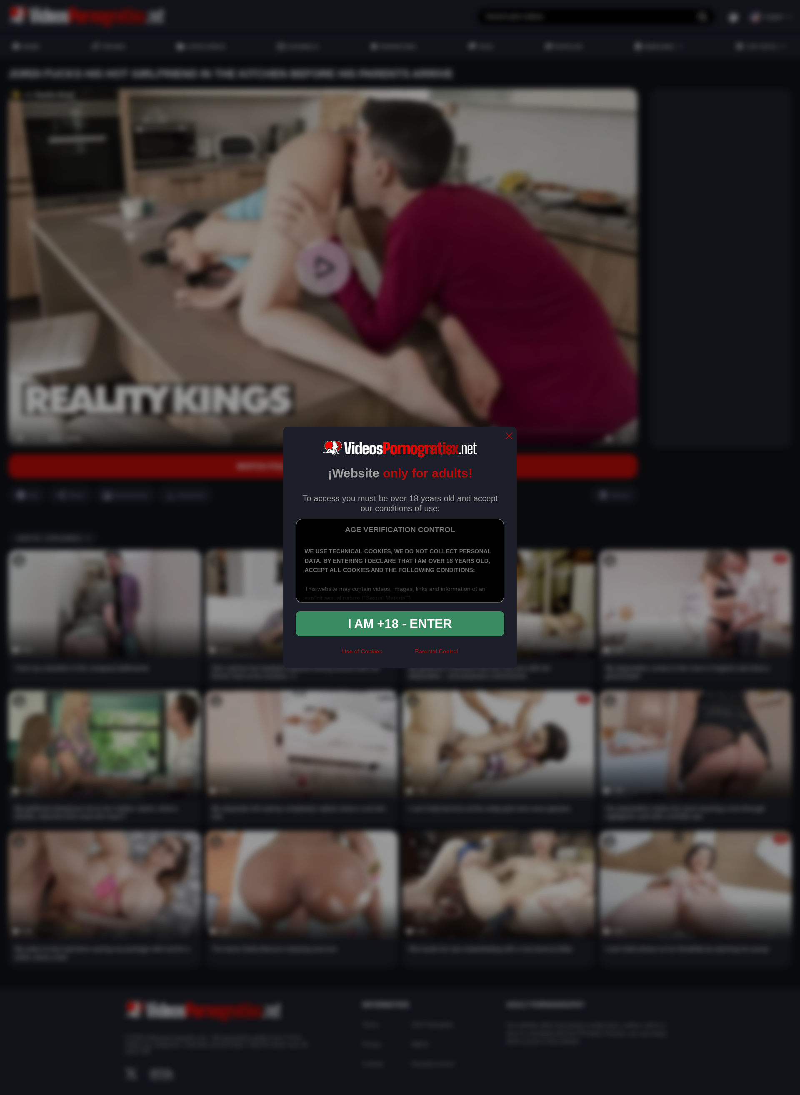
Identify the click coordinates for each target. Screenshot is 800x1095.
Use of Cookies (362, 651)
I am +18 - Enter (400, 623)
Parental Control (436, 651)
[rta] (398, 655)
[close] (509, 436)
